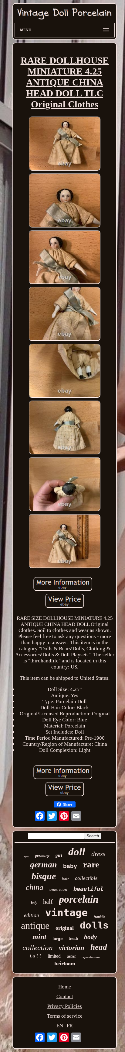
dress (98, 854)
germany (42, 855)
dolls (94, 926)
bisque (44, 876)
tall (35, 956)
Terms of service (65, 1016)
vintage (66, 912)
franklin (99, 916)
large (57, 938)
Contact (64, 996)
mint (39, 937)
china (34, 887)
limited (54, 956)
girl (59, 855)
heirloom (64, 963)
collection (37, 947)
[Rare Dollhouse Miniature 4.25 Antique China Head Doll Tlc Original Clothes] (64, 144)
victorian (71, 948)
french (73, 938)
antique (35, 925)
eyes (26, 856)
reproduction (91, 957)
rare (91, 864)
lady (34, 903)
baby (70, 866)
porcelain (79, 899)
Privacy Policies (64, 1006)
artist (71, 956)
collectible (86, 878)
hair (65, 879)
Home (64, 987)
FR (70, 1026)
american (58, 889)
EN (59, 1026)
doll (76, 852)
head (98, 947)
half (48, 901)
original (65, 928)
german (43, 864)
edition (31, 915)
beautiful (88, 888)
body (90, 937)
